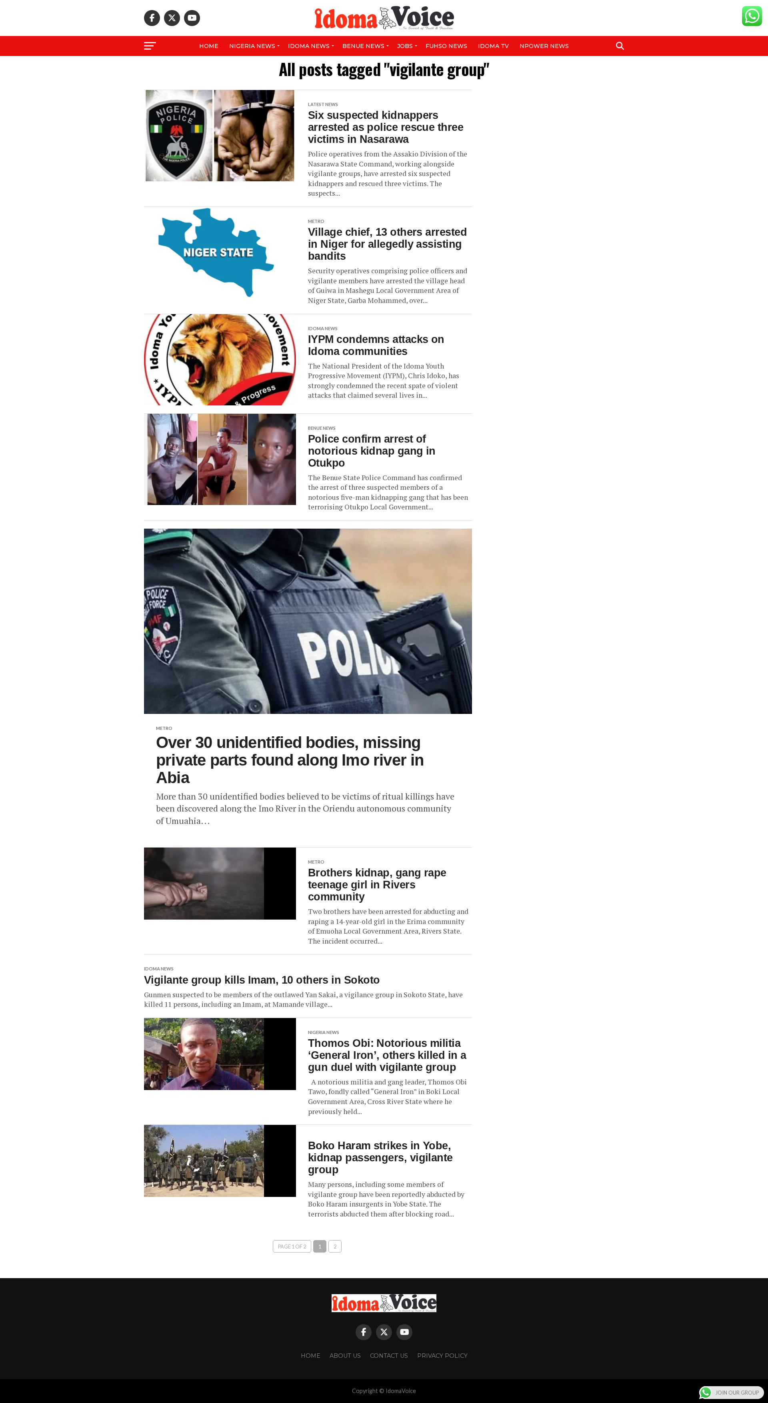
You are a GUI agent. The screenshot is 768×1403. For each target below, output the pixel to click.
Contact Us (389, 1355)
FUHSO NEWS (446, 46)
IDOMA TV (493, 46)
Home (208, 46)
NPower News (544, 46)
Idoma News (309, 46)
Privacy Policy (442, 1355)
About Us (345, 1355)
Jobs (405, 46)
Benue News (363, 46)
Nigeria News (252, 46)
